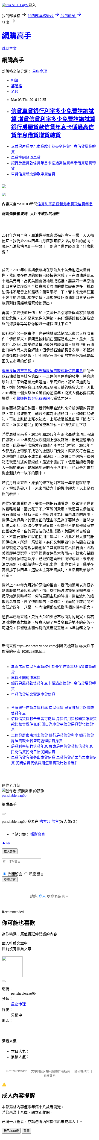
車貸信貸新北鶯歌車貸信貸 (33, 174)
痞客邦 (44, 821)
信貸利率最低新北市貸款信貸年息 (65, 204)
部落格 (16, 86)
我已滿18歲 (11, 1131)
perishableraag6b (14, 795)
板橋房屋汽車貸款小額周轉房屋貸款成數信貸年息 (42, 371)
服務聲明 (49, 1076)
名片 (14, 92)
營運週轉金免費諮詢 (33, 398)
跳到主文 (9, 48)
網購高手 (16, 36)
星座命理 (39, 71)
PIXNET (21, 1071)
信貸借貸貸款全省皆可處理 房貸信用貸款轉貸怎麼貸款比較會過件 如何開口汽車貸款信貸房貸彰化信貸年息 (54, 724)
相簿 (14, 80)
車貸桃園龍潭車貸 (26, 157)
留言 (55, 821)
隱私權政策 (81, 1071)
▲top (6, 842)
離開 (26, 1131)
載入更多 (10, 851)
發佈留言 (10, 879)
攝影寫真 (37, 834)
